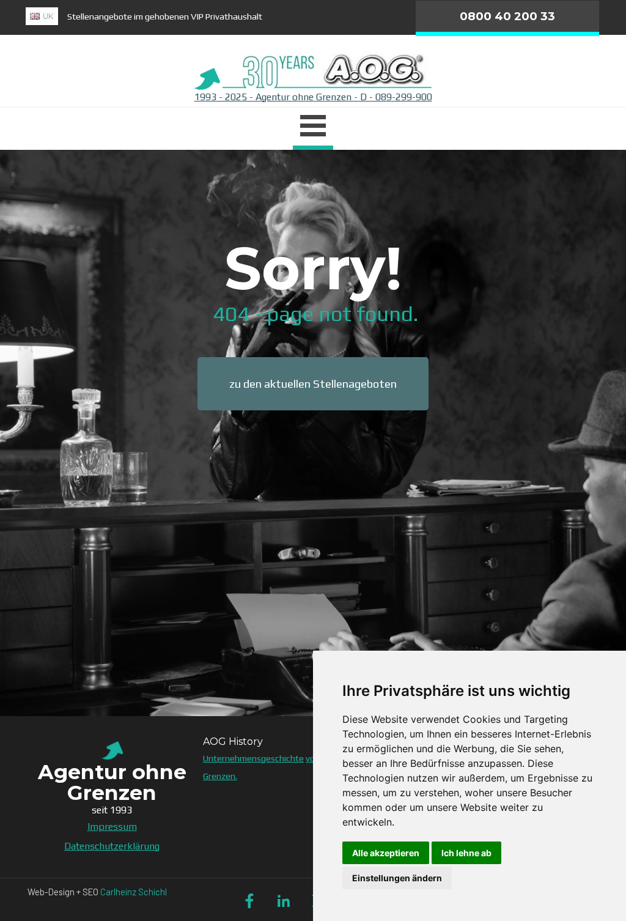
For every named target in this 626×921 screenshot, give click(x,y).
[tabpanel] (215, 16)
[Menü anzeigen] (313, 127)
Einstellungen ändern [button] (397, 878)
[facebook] (249, 901)
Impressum (112, 826)
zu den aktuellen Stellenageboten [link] (313, 383)
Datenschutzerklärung (112, 846)
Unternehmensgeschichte (253, 758)
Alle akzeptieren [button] (385, 853)
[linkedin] (283, 901)
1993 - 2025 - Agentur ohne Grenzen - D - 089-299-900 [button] (313, 97)
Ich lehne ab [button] (466, 853)
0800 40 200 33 (507, 16)
